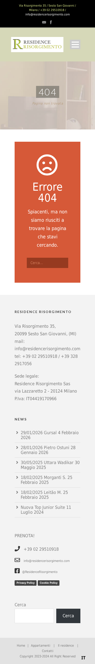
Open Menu (75, 44)
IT (83, 658)
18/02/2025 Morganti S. (43, 477)
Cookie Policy (48, 582)
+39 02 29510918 (39, 356)
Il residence (66, 645)
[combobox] (83, 658)
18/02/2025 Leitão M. (41, 492)
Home (21, 645)
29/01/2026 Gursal (39, 432)
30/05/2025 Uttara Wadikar (47, 462)
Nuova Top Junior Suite (43, 507)
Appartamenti (40, 645)
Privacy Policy (26, 582)
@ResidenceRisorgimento (39, 572)
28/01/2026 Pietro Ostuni (45, 447)
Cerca (20, 604)
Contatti (47, 651)
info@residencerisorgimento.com (47, 14)
